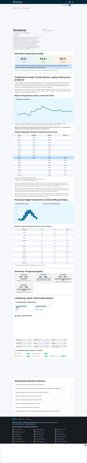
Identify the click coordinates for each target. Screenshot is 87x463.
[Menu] (72, 2)
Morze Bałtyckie (26, 8)
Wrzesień (24, 254)
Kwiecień (24, 240)
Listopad (24, 260)
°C (69, 5)
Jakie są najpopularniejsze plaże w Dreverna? (28, 407)
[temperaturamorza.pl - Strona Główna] (18, 2)
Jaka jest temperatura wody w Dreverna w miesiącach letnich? (32, 392)
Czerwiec (24, 246)
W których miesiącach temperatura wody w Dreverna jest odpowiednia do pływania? (38, 388)
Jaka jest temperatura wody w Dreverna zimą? (28, 403)
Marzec (24, 237)
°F (72, 5)
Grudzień (24, 262)
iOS (39, 67)
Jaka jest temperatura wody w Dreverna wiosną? (28, 396)
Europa (15, 8)
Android (43, 67)
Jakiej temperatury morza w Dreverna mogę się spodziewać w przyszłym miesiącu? (38, 411)
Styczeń (24, 232)
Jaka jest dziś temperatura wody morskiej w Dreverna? (30, 384)
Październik (24, 257)
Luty (24, 235)
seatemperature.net (50, 30)
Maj (24, 243)
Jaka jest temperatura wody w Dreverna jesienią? (29, 399)
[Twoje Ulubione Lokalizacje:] (69, 2)
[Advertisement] (43, 19)
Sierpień (24, 251)
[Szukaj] (67, 2)
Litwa (19, 8)
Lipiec (24, 249)
